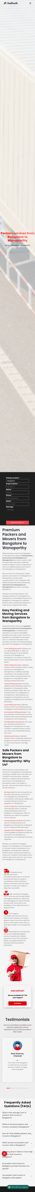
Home (7, 245)
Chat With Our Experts (19, 1187)
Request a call (16, 522)
